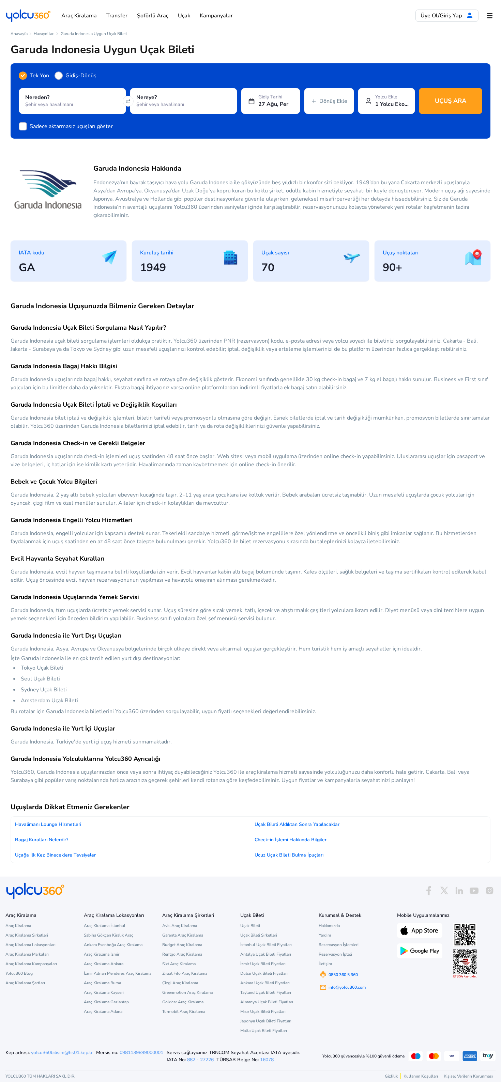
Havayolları (44, 33)
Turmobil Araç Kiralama (183, 1011)
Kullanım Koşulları (421, 1076)
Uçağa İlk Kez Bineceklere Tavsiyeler (55, 855)
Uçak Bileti (250, 925)
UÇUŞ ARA (450, 101)
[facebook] (429, 890)
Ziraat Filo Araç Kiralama (184, 973)
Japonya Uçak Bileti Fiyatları (265, 1021)
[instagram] (489, 890)
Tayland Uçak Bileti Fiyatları (265, 992)
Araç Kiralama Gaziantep (106, 1002)
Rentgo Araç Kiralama (182, 954)
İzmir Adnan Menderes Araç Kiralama (117, 973)
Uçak (184, 15)
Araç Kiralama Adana (103, 1011)
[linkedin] (459, 890)
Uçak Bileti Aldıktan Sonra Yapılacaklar (297, 824)
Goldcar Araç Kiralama (182, 1002)
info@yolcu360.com (347, 987)
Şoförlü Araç (152, 15)
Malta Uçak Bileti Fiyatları (263, 1030)
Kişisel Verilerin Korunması (468, 1076)
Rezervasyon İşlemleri (339, 944)
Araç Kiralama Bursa (102, 983)
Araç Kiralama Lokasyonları (30, 944)
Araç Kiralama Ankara (103, 964)
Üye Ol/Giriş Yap (442, 15)
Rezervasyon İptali (335, 954)
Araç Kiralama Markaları (27, 954)
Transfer (116, 15)
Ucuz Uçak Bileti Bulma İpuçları (289, 855)
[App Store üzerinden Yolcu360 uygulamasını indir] (419, 930)
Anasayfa (19, 33)
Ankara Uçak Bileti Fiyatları (265, 983)
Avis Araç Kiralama (179, 925)
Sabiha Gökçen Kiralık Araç (108, 935)
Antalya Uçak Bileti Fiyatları (265, 954)
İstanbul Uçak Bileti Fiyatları (266, 944)
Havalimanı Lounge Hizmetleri (48, 824)
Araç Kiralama (79, 15)
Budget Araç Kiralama (182, 944)
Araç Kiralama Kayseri (104, 992)
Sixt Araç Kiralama (179, 964)
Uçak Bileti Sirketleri (258, 935)
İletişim (325, 964)
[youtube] (474, 890)
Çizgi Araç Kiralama (180, 983)
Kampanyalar (216, 15)
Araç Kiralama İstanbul (104, 925)
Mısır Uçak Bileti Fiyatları (263, 1011)
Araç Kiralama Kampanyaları (31, 964)
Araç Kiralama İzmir (101, 954)
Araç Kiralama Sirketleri (26, 935)
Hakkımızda (329, 925)
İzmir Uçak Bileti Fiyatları (263, 964)
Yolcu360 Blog (19, 973)
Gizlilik (391, 1076)
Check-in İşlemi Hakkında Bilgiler (291, 839)
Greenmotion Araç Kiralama (187, 992)
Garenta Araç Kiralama (182, 935)
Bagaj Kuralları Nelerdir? (41, 839)
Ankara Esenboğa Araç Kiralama (113, 944)
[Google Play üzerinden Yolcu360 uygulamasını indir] (419, 950)
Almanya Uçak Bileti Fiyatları (266, 1002)
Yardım (325, 935)
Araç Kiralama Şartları (25, 983)
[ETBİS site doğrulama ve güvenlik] (465, 964)
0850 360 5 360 (343, 974)
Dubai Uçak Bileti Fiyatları (264, 973)
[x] (444, 890)
